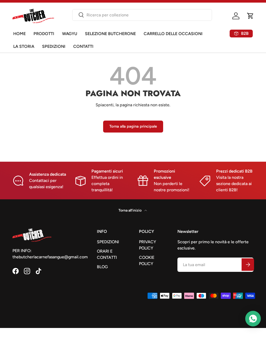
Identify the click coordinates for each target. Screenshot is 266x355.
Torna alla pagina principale (133, 126)
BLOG (102, 266)
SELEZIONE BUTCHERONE (110, 33)
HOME (19, 33)
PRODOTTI (44, 33)
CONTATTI (83, 46)
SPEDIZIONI (53, 46)
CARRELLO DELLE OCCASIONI (173, 33)
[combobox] (142, 15)
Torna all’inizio (130, 210)
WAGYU (69, 33)
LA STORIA (23, 46)
